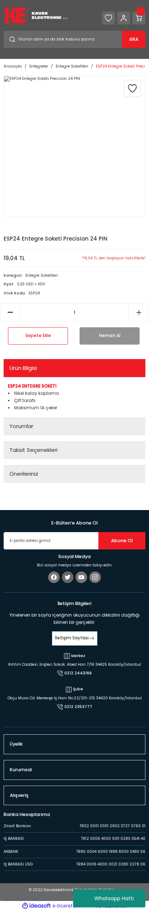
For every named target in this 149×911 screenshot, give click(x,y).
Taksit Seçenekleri (33, 450)
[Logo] (36, 15)
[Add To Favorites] (132, 88)
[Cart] (138, 18)
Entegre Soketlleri (41, 275)
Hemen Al (109, 335)
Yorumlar (21, 426)
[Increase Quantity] (139, 312)
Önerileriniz (23, 474)
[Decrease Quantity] (10, 312)
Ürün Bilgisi (23, 368)
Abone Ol (122, 540)
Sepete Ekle (38, 335)
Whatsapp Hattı (114, 898)
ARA (134, 39)
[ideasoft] (36, 906)
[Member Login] (123, 18)
